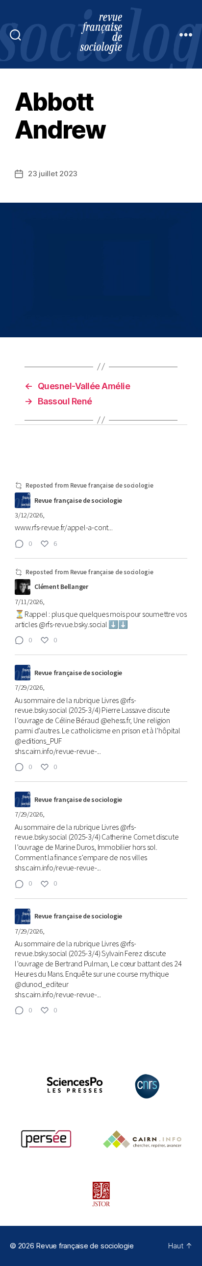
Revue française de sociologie (84, 1245)
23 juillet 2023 (52, 173)
